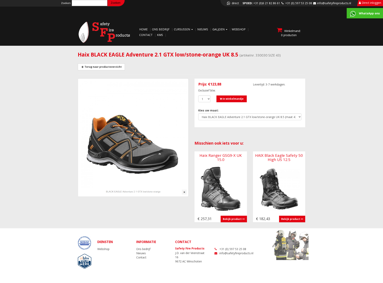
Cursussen (182, 29)
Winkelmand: (291, 33)
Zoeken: (66, 3)
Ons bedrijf (161, 29)
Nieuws (203, 29)
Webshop (239, 29)
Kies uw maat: (208, 110)
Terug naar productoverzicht (103, 67)
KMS (160, 35)
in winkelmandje (233, 98)
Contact (146, 35)
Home (143, 29)
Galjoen (218, 29)
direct (235, 3)
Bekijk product (232, 219)
